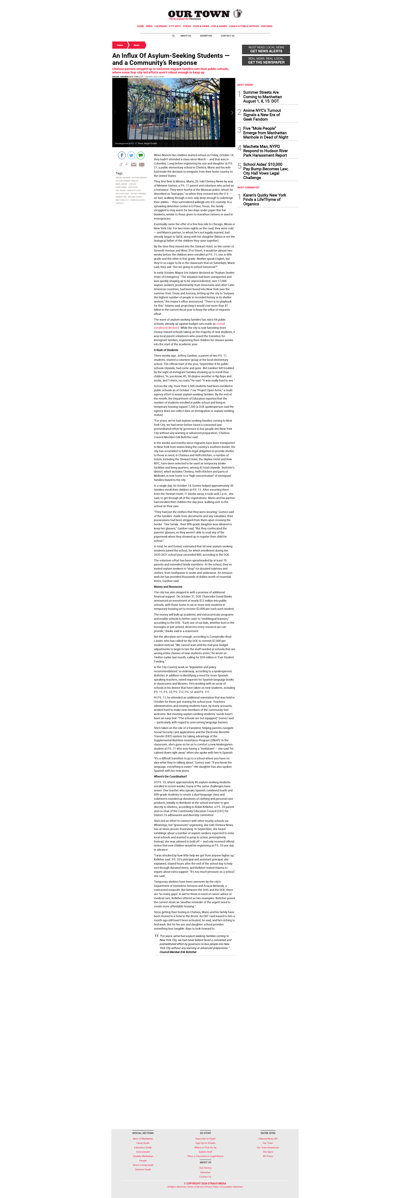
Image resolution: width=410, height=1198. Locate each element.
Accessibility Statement (231, 1186)
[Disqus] (173, 999)
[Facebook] (122, 155)
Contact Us (227, 35)
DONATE (290, 3)
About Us (185, 35)
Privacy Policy (211, 1186)
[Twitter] (131, 155)
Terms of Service (195, 1186)
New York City (136, 76)
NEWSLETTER (272, 3)
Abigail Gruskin (120, 76)
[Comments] (141, 155)
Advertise (206, 35)
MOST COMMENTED (248, 187)
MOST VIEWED (245, 84)
